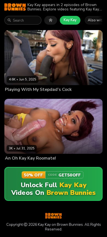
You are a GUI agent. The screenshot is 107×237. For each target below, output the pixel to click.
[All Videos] (50, 20)
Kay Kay (70, 20)
